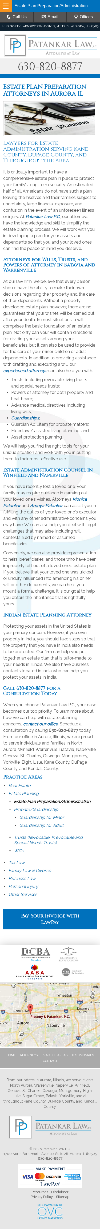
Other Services (23, 894)
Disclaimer (60, 1192)
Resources (39, 1192)
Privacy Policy (42, 1197)
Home (11, 1055)
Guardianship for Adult (41, 825)
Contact (50, 1061)
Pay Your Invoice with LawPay (50, 919)
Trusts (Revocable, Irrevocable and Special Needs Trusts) (48, 840)
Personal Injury (23, 886)
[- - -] (6, 6)
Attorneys (29, 1055)
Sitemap (62, 1197)
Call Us (20, 17)
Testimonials (82, 1055)
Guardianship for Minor (41, 817)
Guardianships (25, 417)
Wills (18, 850)
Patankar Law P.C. (43, 216)
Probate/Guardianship (36, 809)
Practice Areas (54, 1055)
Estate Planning (24, 793)
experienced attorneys (25, 370)
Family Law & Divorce (30, 870)
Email (52, 17)
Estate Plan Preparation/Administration (52, 801)
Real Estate (19, 785)
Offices (86, 17)
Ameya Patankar (46, 505)
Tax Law (17, 862)
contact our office (40, 723)
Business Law (22, 878)
